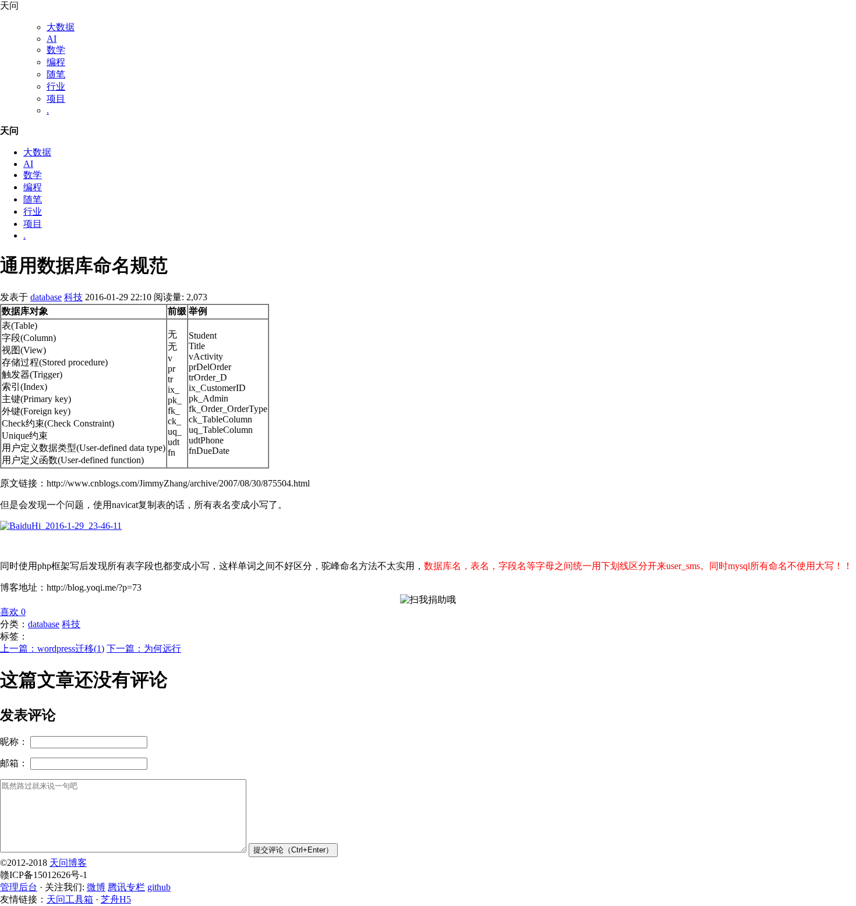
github (159, 887)
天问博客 (68, 863)
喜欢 (13, 612)
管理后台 (18, 887)
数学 (56, 50)
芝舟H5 (116, 899)
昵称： (14, 742)
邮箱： (14, 763)
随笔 (56, 74)
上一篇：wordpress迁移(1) (52, 648)
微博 (96, 887)
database (46, 297)
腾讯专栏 (126, 887)
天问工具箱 (70, 899)
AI (51, 39)
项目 (56, 99)
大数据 (61, 27)
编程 (56, 62)
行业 (56, 86)
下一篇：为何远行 (144, 648)
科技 (73, 297)
